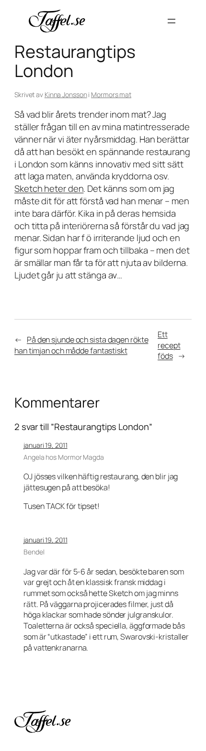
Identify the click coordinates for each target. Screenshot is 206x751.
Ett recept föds (169, 345)
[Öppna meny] (171, 21)
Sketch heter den (48, 188)
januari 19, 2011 (45, 445)
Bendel (33, 551)
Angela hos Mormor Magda (63, 457)
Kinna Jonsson (66, 94)
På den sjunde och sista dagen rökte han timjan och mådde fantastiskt (81, 345)
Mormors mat (111, 94)
